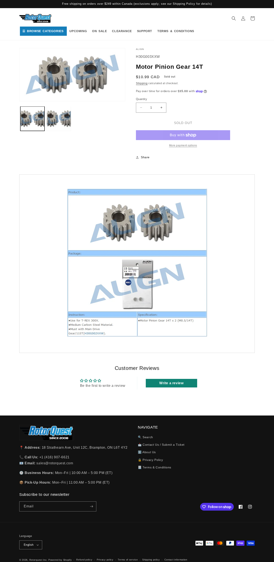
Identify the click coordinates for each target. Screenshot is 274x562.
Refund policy (84, 559)
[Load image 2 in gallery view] (59, 118)
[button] (233, 18)
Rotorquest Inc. (38, 560)
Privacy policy (105, 559)
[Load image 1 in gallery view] (32, 118)
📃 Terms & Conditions (154, 467)
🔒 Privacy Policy (150, 460)
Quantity (141, 99)
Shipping (142, 83)
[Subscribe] (91, 506)
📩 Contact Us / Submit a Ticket (161, 444)
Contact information (175, 559)
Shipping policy (151, 559)
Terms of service (128, 559)
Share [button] (145, 157)
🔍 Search (145, 437)
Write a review (171, 383)
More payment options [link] (183, 145)
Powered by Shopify (60, 560)
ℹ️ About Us (147, 452)
